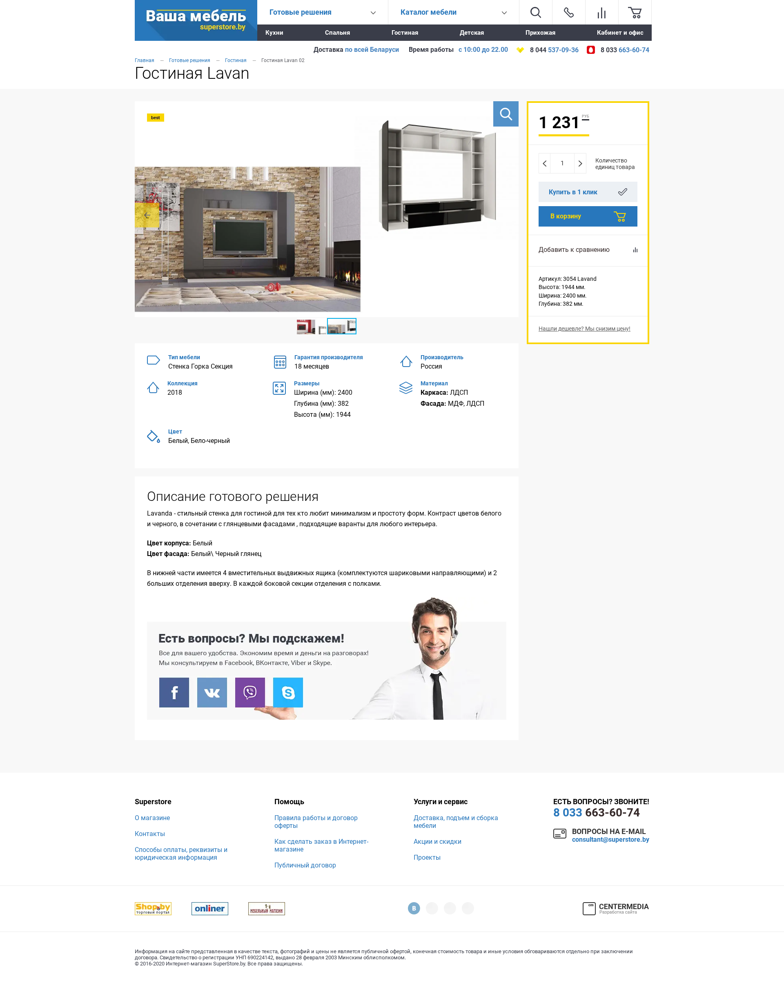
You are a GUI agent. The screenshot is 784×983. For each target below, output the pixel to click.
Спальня (337, 32)
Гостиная (405, 32)
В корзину (565, 216)
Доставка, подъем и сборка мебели (456, 822)
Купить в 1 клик (573, 192)
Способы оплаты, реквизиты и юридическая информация (181, 853)
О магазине (152, 818)
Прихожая (540, 32)
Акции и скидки (437, 841)
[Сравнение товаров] (602, 12)
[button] (506, 114)
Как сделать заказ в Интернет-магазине (321, 845)
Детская (472, 32)
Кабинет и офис (620, 32)
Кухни (274, 32)
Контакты (150, 834)
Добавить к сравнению (574, 250)
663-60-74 (596, 812)
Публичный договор (305, 865)
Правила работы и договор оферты (316, 822)
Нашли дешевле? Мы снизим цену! (584, 328)
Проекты (427, 857)
